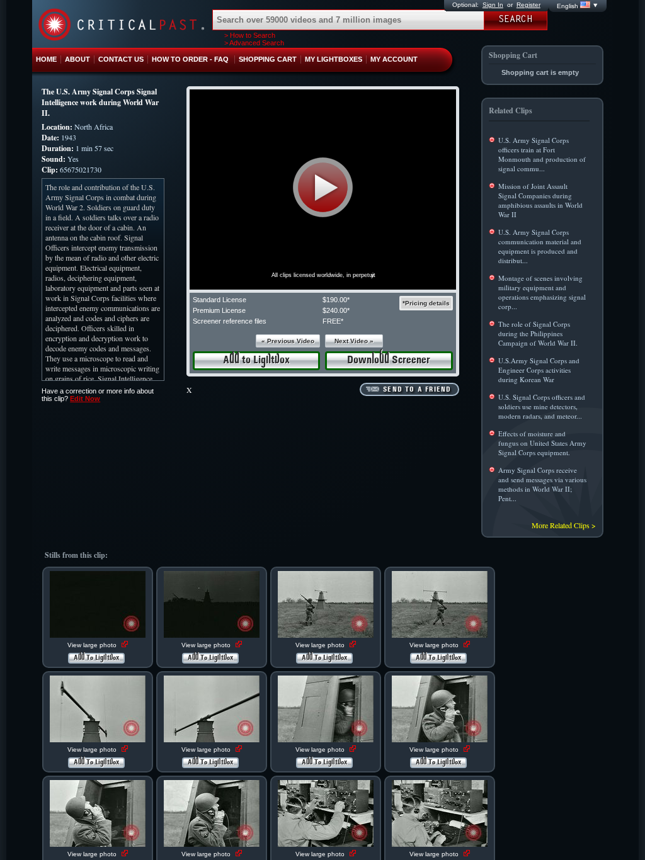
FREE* (332, 321)
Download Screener (388, 360)
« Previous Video (287, 340)
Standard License (219, 299)
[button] (322, 187)
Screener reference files (229, 321)
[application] (323, 189)
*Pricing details (426, 303)
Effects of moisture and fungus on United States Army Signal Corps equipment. (542, 443)
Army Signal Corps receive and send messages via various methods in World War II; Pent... (542, 484)
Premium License (219, 310)
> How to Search (249, 35)
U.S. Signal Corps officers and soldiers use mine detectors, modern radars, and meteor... (541, 406)
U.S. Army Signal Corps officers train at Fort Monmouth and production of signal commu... (542, 154)
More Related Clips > (564, 525)
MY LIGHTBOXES (333, 59)
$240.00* (336, 310)
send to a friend (417, 390)
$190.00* (336, 299)
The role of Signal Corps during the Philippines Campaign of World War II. (538, 333)
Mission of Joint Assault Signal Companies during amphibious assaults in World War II (540, 200)
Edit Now (85, 398)
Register (528, 4)
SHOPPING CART (267, 59)
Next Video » (354, 340)
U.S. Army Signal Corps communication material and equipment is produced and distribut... (539, 246)
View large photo (92, 645)
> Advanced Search (254, 43)
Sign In (492, 4)
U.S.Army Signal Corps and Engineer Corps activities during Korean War (538, 370)
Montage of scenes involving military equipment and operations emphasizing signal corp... (542, 292)
